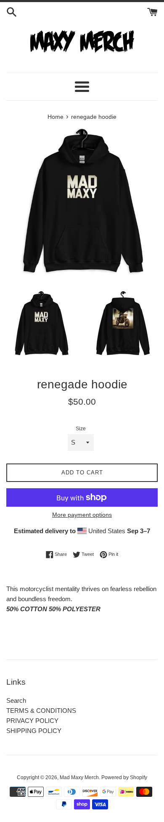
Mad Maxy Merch (79, 777)
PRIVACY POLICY (32, 720)
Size (81, 429)
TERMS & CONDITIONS (41, 710)
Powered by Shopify (124, 777)
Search (16, 700)
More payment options (82, 514)
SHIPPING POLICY (33, 730)
